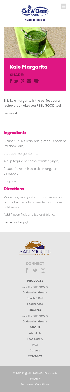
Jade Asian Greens (35, 292)
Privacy (35, 379)
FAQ (35, 345)
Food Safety (35, 339)
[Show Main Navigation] (63, 6)
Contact (35, 356)
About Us (35, 333)
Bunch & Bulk (35, 298)
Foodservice (35, 304)
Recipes (35, 310)
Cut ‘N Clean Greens (35, 287)
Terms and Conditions (35, 384)
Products (35, 281)
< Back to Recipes (35, 20)
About (35, 327)
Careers (35, 350)
